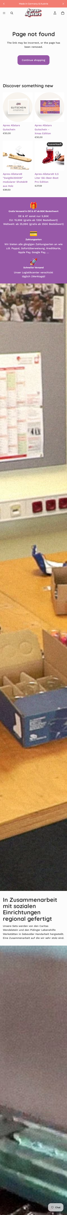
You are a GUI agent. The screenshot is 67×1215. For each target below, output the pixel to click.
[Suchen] (12, 13)
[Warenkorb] (63, 13)
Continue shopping (33, 60)
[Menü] (4, 13)
